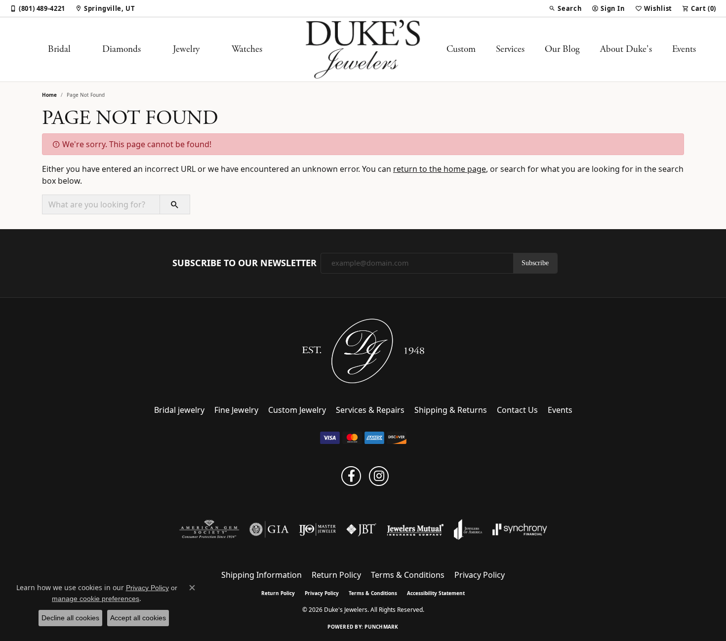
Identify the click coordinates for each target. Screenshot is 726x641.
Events (684, 49)
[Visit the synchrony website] (519, 529)
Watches (247, 49)
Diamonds (121, 49)
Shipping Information (261, 574)
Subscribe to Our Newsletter (244, 263)
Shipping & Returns (450, 409)
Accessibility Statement (436, 593)
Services (510, 49)
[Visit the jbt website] (361, 529)
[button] (565, 8)
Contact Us (517, 409)
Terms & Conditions (407, 574)
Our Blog (562, 49)
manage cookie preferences (95, 598)
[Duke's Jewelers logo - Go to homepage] (363, 49)
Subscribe (535, 263)
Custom (461, 49)
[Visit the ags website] (209, 529)
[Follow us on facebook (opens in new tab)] (351, 476)
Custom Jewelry (297, 409)
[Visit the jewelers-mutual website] (415, 529)
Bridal (59, 49)
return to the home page (439, 168)
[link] (37, 8)
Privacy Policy (479, 574)
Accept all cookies (138, 618)
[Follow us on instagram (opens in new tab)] (379, 476)
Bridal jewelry (179, 409)
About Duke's (626, 49)
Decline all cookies (70, 618)
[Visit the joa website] (468, 529)
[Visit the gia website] (269, 529)
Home (49, 94)
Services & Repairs (370, 409)
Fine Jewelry (236, 409)
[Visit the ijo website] (317, 529)
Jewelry (186, 49)
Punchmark (381, 626)
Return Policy (336, 574)
